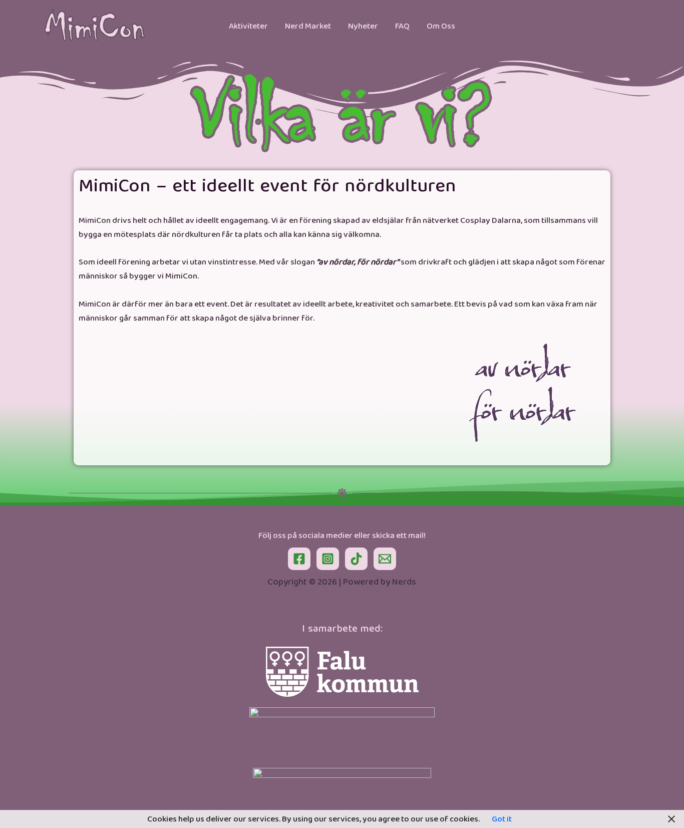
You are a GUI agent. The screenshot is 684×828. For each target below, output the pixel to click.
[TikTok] (356, 558)
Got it (502, 818)
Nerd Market (308, 26)
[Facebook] (299, 558)
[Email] (385, 558)
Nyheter (363, 26)
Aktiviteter (248, 26)
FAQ (402, 26)
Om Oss (441, 26)
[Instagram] (327, 558)
